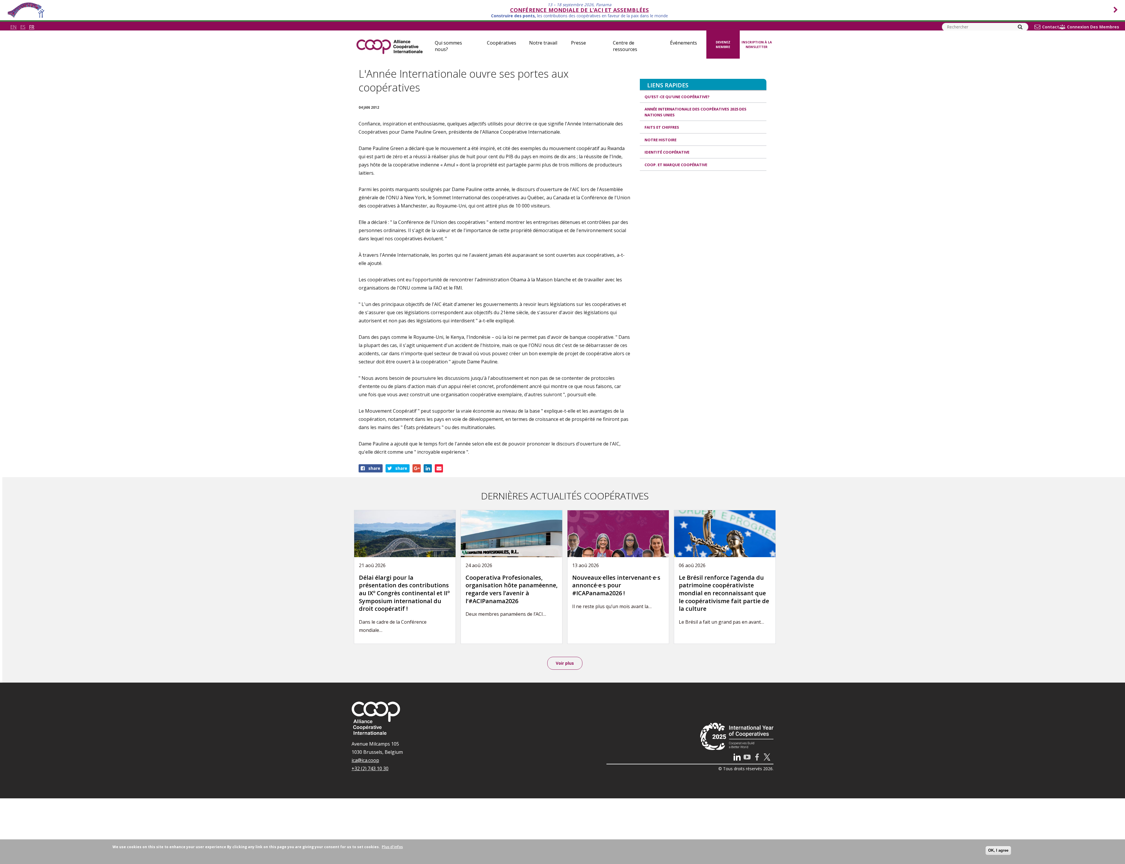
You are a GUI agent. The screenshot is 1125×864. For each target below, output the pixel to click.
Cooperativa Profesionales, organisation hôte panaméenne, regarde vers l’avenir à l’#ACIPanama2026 (512, 589)
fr (31, 27)
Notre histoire (660, 139)
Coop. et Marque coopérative (676, 164)
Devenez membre (723, 44)
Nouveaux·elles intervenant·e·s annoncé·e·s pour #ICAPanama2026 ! (616, 585)
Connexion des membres (1093, 27)
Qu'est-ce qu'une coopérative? (677, 96)
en (13, 27)
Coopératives (501, 43)
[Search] (1020, 27)
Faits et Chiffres (662, 127)
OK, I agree (998, 850)
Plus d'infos (392, 846)
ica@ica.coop (365, 760)
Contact (1050, 27)
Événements (683, 43)
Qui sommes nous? (448, 46)
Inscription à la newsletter (757, 44)
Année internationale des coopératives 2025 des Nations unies (695, 112)
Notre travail (543, 43)
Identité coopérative (667, 152)
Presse (578, 43)
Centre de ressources (625, 46)
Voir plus (565, 663)
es (22, 27)
